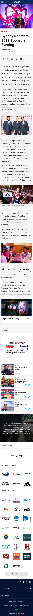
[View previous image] (3, 306)
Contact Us (16, 605)
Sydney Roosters (6, 49)
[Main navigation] (2, 2)
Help (10, 605)
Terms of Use (12, 601)
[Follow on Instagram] (30, 582)
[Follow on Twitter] (26, 582)
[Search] (31, 2)
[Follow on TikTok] (20, 582)
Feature (4, 31)
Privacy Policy (20, 601)
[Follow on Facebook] (23, 582)
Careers (6, 605)
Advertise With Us (24, 605)
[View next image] (30, 306)
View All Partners (16, 574)
